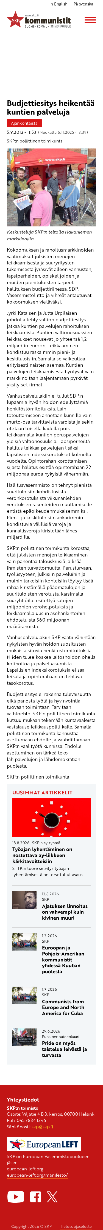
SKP (45, 899)
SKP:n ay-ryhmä (46, 842)
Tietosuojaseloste (76, 1226)
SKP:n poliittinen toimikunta (35, 141)
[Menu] (90, 20)
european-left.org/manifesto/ (37, 1175)
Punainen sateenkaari (60, 1036)
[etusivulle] (39, 20)
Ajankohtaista (24, 123)
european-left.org (25, 1168)
